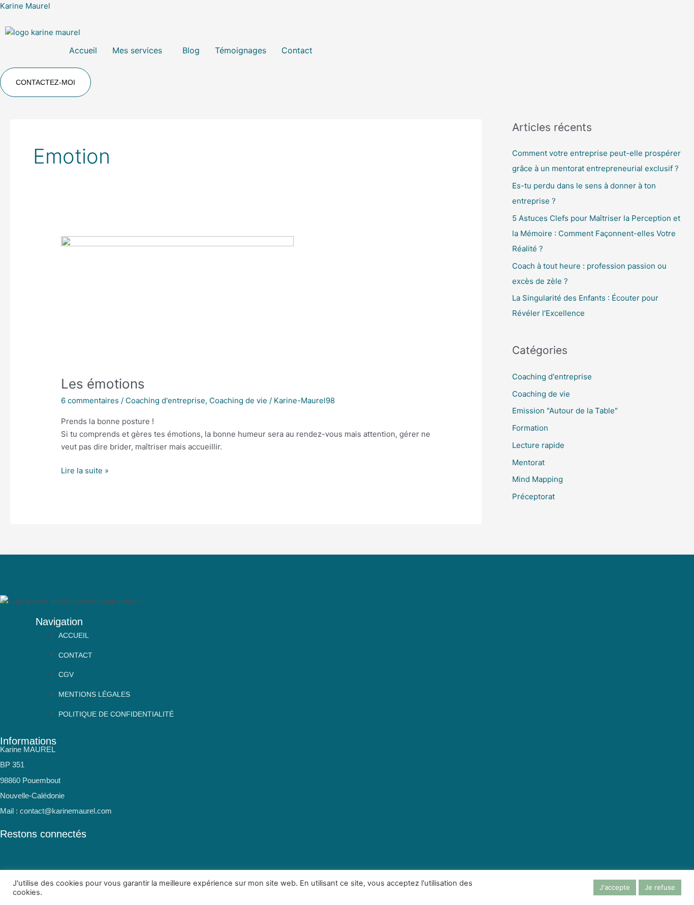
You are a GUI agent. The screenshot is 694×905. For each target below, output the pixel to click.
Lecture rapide (538, 445)
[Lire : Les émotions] (177, 299)
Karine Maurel (25, 6)
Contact (296, 50)
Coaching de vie (238, 400)
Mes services (137, 50)
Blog (191, 50)
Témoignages (240, 50)
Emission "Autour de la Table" (565, 410)
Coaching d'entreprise (165, 400)
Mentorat (528, 462)
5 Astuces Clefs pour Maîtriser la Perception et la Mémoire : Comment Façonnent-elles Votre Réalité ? (596, 233)
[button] (140, 50)
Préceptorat (533, 496)
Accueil (83, 50)
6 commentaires (90, 400)
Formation (530, 428)
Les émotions (103, 384)
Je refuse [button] (660, 887)
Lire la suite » (85, 470)
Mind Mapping (537, 479)
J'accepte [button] (615, 887)
